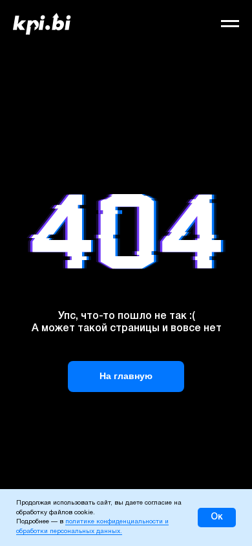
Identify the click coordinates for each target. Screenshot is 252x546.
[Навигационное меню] (230, 24)
